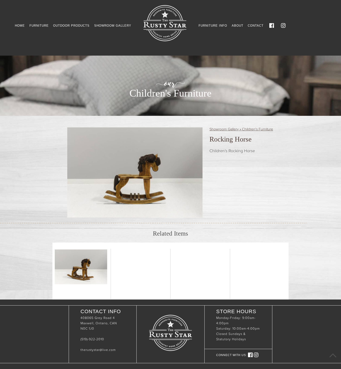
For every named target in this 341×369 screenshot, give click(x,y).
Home (20, 25)
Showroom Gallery (112, 25)
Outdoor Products (71, 25)
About (237, 25)
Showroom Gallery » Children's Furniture (241, 129)
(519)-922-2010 (92, 339)
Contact (256, 25)
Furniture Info (213, 25)
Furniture (39, 25)
